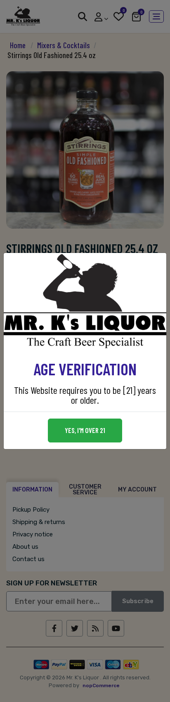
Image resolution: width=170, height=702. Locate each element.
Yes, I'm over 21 (85, 430)
